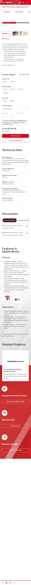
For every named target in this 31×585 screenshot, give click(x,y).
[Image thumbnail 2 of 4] (17, 33)
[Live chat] (10, 583)
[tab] (7, 11)
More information (7, 65)
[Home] (9, 2)
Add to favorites (16, 140)
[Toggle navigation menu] (3, 2)
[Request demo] (6, 583)
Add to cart (16, 136)
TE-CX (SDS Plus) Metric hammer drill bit (12, 370)
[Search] (27, 2)
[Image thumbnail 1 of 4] (7, 33)
